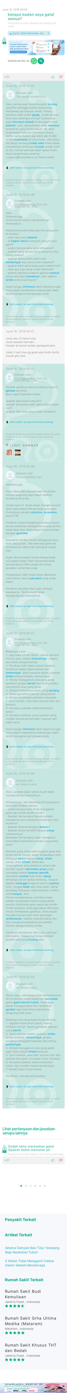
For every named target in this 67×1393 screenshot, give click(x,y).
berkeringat (13, 262)
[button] (33, 77)
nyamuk (54, 272)
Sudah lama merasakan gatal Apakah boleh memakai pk (31, 1148)
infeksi (26, 862)
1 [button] (21, 1186)
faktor (22, 858)
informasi (18, 121)
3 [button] (30, 1186)
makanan (54, 125)
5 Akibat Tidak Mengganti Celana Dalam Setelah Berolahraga (29, 1263)
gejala (36, 114)
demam (44, 826)
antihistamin (14, 918)
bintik (9, 279)
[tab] (33, 590)
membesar (32, 276)
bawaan (33, 872)
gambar (11, 390)
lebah (26, 886)
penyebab (51, 998)
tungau (17, 893)
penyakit (35, 578)
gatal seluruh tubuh (26, 1002)
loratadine (50, 512)
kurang (52, 104)
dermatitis (32, 869)
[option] (33, 1154)
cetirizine (36, 512)
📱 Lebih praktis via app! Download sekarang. (30, 167)
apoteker (21, 533)
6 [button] (45, 1186)
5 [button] (40, 1186)
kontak (39, 146)
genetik (44, 872)
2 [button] (26, 1186)
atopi (43, 869)
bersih (31, 683)
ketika (10, 676)
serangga (21, 883)
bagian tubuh (19, 241)
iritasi (48, 858)
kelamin (11, 125)
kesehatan (21, 139)
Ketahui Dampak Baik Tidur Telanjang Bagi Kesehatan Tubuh (32, 1250)
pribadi (29, 121)
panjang (54, 690)
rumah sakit (36, 143)
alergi (50, 830)
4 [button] (35, 1186)
